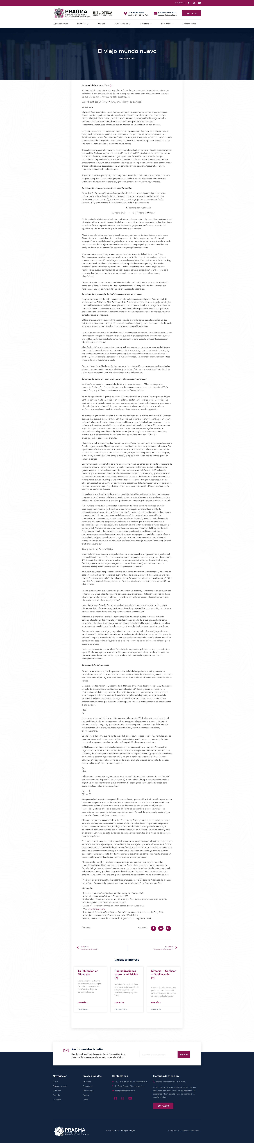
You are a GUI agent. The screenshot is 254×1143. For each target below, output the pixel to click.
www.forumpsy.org (96, 908)
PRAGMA (81, 24)
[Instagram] (122, 1098)
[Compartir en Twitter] (161, 928)
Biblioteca (144, 24)
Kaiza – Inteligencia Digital (125, 1130)
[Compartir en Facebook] (153, 928)
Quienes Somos (60, 24)
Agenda (101, 24)
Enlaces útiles (189, 24)
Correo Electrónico (167, 12)
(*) (111, 85)
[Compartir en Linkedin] (168, 928)
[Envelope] (130, 1098)
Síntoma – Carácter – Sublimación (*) (167, 976)
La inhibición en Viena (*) (88, 972)
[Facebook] (115, 1098)
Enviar (184, 1054)
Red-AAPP (166, 24)
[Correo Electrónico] (155, 13)
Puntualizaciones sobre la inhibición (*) (126, 974)
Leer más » (82, 1002)
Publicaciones (121, 24)
